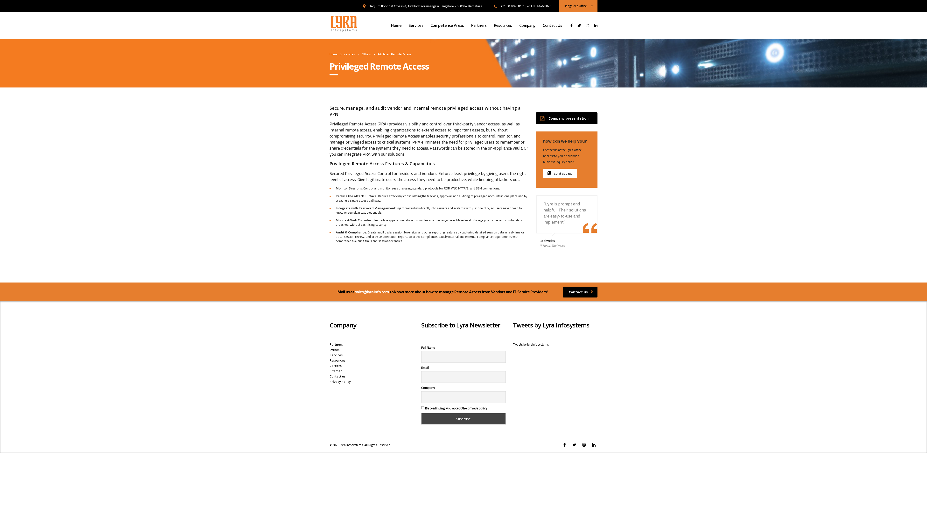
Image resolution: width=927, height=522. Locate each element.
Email (425, 367)
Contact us (578, 292)
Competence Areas (447, 25)
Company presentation (568, 118)
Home (396, 25)
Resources (503, 25)
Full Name (428, 347)
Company (527, 25)
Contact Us (552, 25)
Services (416, 25)
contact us (563, 173)
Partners (479, 25)
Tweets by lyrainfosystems (531, 344)
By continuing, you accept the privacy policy (455, 408)
